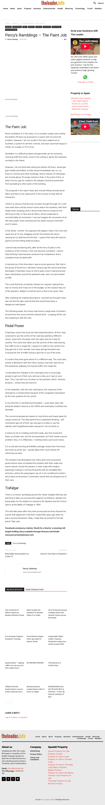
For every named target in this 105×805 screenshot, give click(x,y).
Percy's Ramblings (11, 30)
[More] (59, 45)
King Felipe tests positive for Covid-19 (17, 555)
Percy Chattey (56, 27)
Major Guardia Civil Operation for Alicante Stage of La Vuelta (35, 612)
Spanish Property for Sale (58, 751)
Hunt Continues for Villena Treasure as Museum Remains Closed (14, 612)
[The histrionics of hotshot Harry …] (57, 654)
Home (7, 23)
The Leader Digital (47, 800)
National (31, 27)
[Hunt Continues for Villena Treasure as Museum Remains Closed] (14, 601)
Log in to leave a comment (16, 717)
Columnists (46, 27)
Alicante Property (55, 783)
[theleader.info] (53, 3)
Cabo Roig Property (80, 101)
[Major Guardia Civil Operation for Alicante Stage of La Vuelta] (36, 601)
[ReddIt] (47, 45)
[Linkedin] (41, 45)
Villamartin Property (80, 109)
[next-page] (10, 702)
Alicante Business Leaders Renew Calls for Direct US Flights (36, 689)
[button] (98, 3)
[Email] (53, 45)
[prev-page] (6, 702)
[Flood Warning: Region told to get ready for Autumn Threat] (36, 627)
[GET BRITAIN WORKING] (36, 654)
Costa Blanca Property (57, 767)
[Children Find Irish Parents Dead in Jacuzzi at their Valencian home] (14, 677)
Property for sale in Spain (58, 756)
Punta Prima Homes (80, 106)
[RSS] (8, 779)
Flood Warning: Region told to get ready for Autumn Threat (35, 638)
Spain (25, 27)
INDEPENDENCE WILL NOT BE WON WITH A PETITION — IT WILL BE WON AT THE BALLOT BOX (56, 692)
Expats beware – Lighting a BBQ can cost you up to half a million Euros (14, 665)
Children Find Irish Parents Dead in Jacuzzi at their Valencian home (14, 689)
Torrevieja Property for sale (59, 781)
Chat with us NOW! (85, 82)
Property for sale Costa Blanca (61, 773)
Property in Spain (55, 754)
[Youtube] (18, 779)
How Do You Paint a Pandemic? (53, 554)
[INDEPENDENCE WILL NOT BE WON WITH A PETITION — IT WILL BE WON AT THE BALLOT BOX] (57, 677)
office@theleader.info (15, 768)
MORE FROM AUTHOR (35, 590)
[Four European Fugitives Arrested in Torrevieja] (14, 627)
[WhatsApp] (35, 45)
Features (15, 23)
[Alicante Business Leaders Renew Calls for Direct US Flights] (36, 677)
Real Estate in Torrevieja (81, 114)
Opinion (38, 27)
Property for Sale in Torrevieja (60, 764)
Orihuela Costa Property (81, 98)
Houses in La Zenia (80, 103)
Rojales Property (55, 770)
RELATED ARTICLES (15, 590)
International (17, 27)
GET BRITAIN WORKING (35, 663)
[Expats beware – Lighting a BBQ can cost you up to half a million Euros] (14, 654)
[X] (29, 45)
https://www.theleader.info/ (32, 572)
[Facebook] (23, 45)
